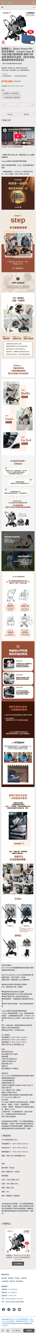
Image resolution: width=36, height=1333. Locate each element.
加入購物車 (16, 1331)
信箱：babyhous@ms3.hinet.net (12, 1299)
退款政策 (12, 1281)
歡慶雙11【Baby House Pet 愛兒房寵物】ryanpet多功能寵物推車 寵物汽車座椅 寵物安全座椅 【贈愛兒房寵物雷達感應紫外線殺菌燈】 (18, 1256)
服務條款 (24, 1278)
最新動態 (11, 1278)
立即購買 (29, 1331)
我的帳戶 (17, 1278)
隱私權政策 (19, 1281)
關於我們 (4, 1278)
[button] (33, 1249)
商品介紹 (9, 114)
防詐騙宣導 (5, 1281)
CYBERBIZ (5, 1325)
